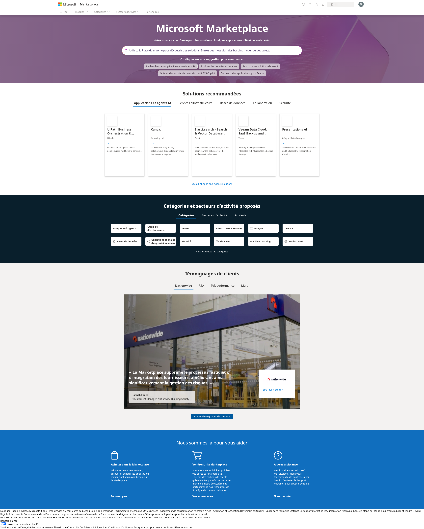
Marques (138, 527)
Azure (38, 517)
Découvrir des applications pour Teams (242, 73)
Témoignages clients (58, 510)
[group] (109, 143)
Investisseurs (204, 517)
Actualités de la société (150, 517)
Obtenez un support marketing (306, 510)
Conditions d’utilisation (120, 527)
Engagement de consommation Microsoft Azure (185, 510)
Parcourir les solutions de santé (260, 66)
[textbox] (213, 50)
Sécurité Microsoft (24, 517)
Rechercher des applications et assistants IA (170, 66)
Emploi (133, 517)
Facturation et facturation (225, 510)
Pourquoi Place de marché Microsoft (20, 510)
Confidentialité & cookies (93, 527)
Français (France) (9, 520)
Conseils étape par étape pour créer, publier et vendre (382, 510)
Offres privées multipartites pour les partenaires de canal (176, 514)
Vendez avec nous (202, 496)
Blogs (43, 510)
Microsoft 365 (65, 517)
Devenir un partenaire (252, 510)
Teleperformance (223, 285)
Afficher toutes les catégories (212, 251)
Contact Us (73, 527)
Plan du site (60, 527)
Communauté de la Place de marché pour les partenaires (55, 514)
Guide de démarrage (101, 510)
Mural (245, 285)
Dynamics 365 (49, 517)
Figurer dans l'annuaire (277, 510)
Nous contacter (283, 496)
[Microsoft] (67, 4)
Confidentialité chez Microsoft (180, 517)
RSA (201, 285)
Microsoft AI (6, 517)
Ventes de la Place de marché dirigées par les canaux (115, 514)
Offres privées (150, 510)
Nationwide (183, 285)
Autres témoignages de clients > (212, 416)
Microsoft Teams (107, 517)
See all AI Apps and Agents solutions (212, 183)
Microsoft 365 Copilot (85, 517)
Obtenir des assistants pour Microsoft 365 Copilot (187, 73)
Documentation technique (128, 510)
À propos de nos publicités (158, 527)
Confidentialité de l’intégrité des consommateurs (26, 527)
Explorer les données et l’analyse (219, 66)
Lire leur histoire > (273, 389)
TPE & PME (123, 517)
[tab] (152, 103)
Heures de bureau (80, 510)
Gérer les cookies (183, 527)
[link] (124, 144)
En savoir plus (119, 496)
